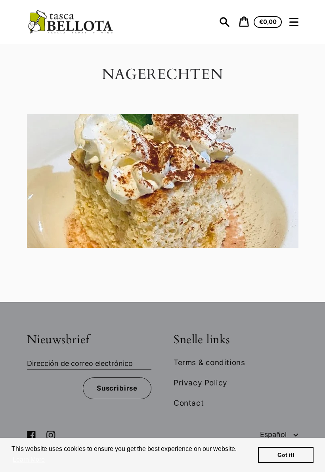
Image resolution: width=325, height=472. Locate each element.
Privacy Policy (201, 382)
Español (274, 434)
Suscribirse (117, 388)
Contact (189, 403)
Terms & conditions (209, 362)
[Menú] (294, 22)
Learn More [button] (29, 459)
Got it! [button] (285, 455)
